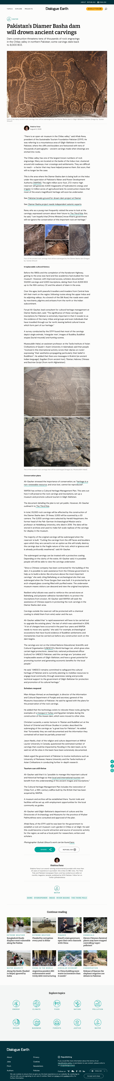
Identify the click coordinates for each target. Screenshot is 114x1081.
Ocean (16, 1028)
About (83, 2)
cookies (66, 1076)
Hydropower (40, 898)
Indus (52, 898)
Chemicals (88, 935)
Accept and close (93, 1076)
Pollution (98, 1009)
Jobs (9, 1061)
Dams (29, 898)
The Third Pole (79, 898)
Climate (37, 1009)
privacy (57, 1076)
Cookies (36, 1061)
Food (57, 1009)
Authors (10, 1070)
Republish (91, 2)
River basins (63, 898)
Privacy (36, 1057)
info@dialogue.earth (67, 1065)
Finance (62, 935)
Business (36, 1028)
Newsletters (93, 9)
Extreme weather (16, 935)
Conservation (90, 968)
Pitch (9, 1066)
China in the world (42, 968)
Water (98, 1028)
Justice (77, 1028)
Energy (16, 1009)
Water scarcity (15, 968)
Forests (57, 1028)
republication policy (65, 1063)
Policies (36, 1070)
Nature (77, 1009)
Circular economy (67, 968)
